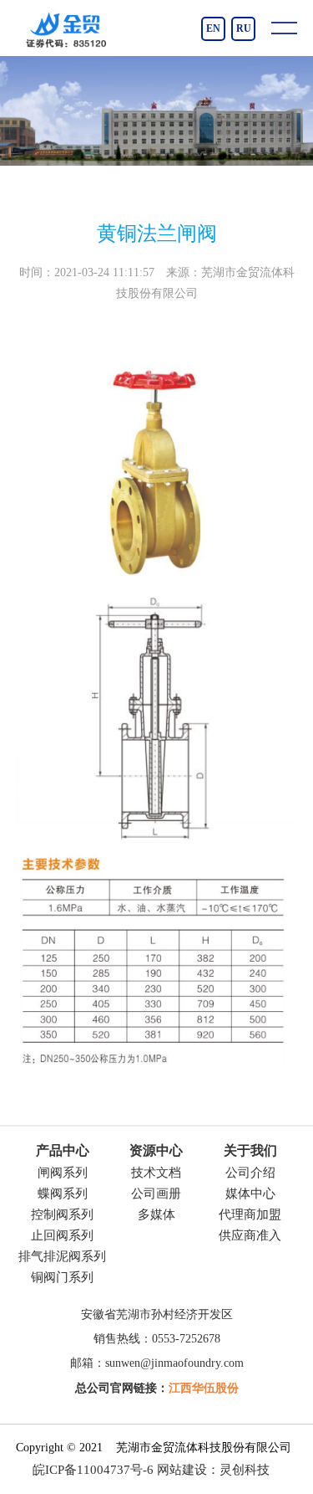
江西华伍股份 (204, 1388)
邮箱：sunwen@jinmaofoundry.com (157, 1363)
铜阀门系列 (62, 1277)
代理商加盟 (250, 1214)
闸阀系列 (63, 1172)
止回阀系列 (62, 1235)
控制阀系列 (62, 1214)
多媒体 (156, 1214)
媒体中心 (250, 1193)
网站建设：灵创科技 (213, 1469)
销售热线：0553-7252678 (156, 1338)
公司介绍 (250, 1172)
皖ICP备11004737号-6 (93, 1469)
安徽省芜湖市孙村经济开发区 (157, 1314)
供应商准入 (250, 1235)
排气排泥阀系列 (62, 1256)
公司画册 (156, 1193)
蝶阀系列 (63, 1193)
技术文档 (156, 1172)
